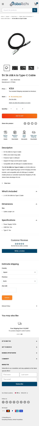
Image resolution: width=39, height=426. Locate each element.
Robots (7, 16)
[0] (35, 4)
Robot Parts (14, 16)
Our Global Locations (7, 393)
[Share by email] (35, 123)
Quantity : (5, 109)
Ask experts (24, 139)
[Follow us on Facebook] (3, 402)
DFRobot (5, 80)
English (24, 393)
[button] (37, 68)
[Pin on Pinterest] (28, 123)
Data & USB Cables (5, 18)
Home (2, 16)
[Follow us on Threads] (28, 402)
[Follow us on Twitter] (6, 402)
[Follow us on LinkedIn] (24, 402)
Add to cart (19, 116)
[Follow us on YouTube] (17, 402)
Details (5, 139)
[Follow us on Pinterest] (14, 402)
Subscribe (19, 384)
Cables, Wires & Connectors (25, 16)
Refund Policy (6, 306)
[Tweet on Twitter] (32, 123)
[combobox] (17, 10)
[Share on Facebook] (25, 123)
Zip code (4, 286)
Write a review (20, 251)
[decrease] (11, 109)
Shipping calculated (22, 91)
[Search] (34, 10)
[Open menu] (3, 4)
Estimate (7, 297)
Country (4, 268)
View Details (15, 139)
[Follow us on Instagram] (10, 402)
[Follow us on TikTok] (21, 402)
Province (4, 277)
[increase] (23, 109)
